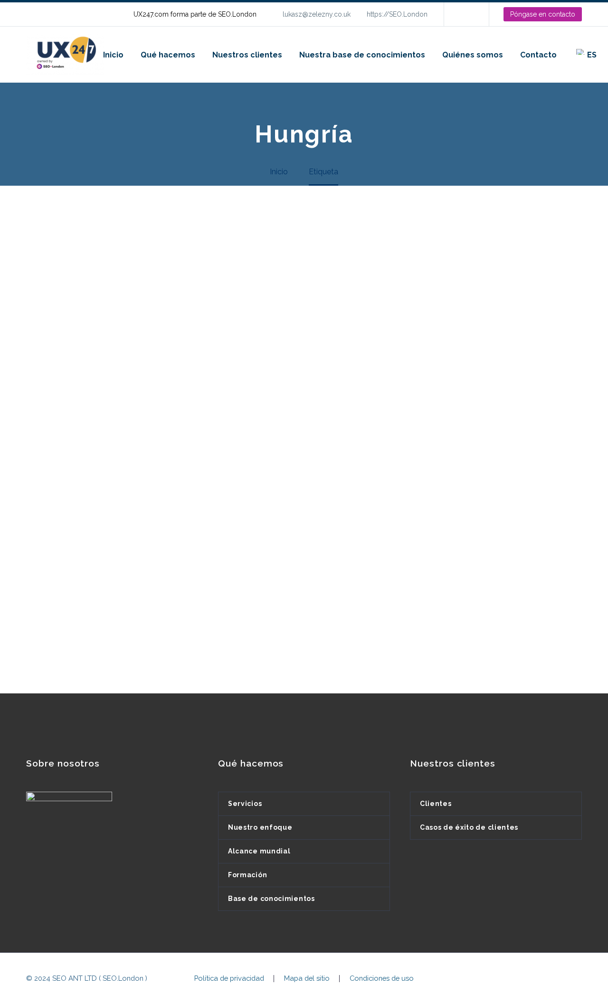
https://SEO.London (397, 14)
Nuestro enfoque (260, 827)
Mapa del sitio (307, 978)
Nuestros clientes (247, 54)
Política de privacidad (229, 978)
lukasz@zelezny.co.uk (317, 14)
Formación (247, 875)
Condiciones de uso (382, 978)
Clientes (436, 803)
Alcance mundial (259, 851)
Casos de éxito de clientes (469, 827)
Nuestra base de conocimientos (362, 54)
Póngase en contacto (542, 14)
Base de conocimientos (271, 898)
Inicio (113, 54)
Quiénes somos (472, 54)
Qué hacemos (168, 54)
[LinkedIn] (465, 14)
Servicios (245, 803)
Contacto (538, 54)
